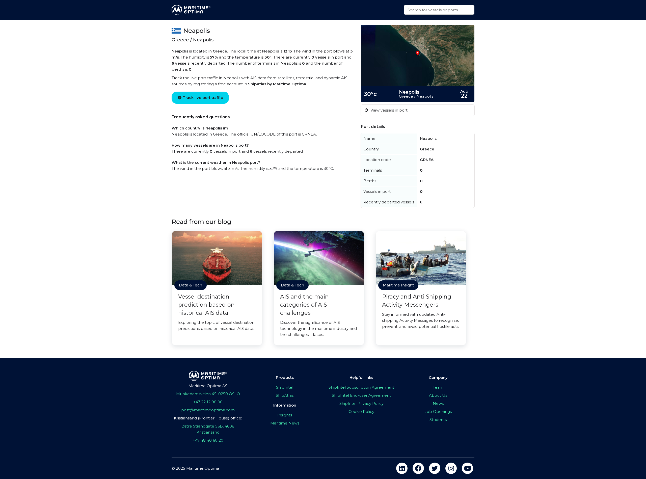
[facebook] (418, 468)
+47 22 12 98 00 (208, 402)
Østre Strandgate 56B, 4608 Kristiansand (207, 429)
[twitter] (434, 468)
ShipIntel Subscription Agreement (361, 387)
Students (438, 419)
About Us (438, 395)
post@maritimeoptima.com (208, 410)
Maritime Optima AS (208, 385)
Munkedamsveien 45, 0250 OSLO (208, 393)
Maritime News (284, 423)
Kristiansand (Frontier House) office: (208, 418)
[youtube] (467, 468)
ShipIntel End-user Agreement (361, 395)
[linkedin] (402, 468)
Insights (284, 415)
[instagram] (451, 468)
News (438, 403)
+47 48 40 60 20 (208, 440)
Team (438, 387)
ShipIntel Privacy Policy (361, 403)
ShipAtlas (284, 395)
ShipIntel (284, 387)
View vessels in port (388, 110)
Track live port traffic (203, 97)
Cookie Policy (361, 411)
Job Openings (438, 411)
